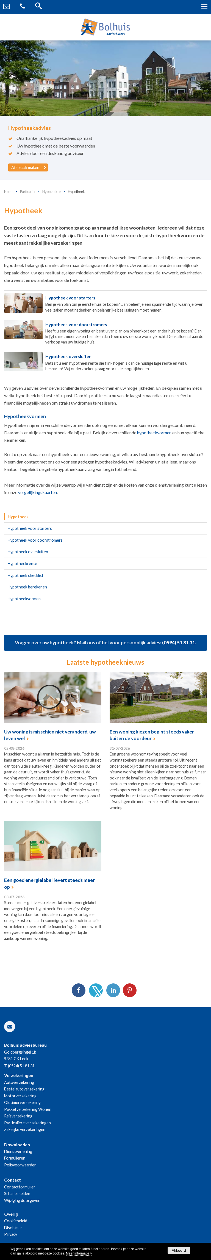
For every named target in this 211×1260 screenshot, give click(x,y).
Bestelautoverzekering (24, 1089)
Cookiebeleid (15, 1220)
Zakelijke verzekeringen (24, 1129)
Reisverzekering (18, 1116)
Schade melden (17, 1193)
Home (8, 191)
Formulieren (14, 1158)
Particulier (28, 191)
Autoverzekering (19, 1082)
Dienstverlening (18, 1151)
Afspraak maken (25, 167)
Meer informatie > (79, 1253)
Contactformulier (19, 1187)
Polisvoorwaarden (20, 1165)
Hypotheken (51, 191)
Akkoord (179, 1250)
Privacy (10, 1234)
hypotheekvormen (154, 432)
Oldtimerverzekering (22, 1102)
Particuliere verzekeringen (27, 1122)
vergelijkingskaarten (37, 492)
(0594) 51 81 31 (178, 642)
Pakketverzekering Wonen (27, 1109)
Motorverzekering (20, 1095)
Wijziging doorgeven (22, 1200)
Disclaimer (13, 1227)
